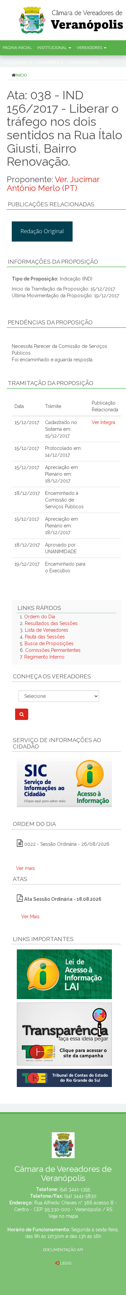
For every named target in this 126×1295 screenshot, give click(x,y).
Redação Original (42, 231)
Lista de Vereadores (46, 630)
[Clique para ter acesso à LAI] (64, 974)
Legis (65, 1263)
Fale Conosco (83, 62)
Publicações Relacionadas (51, 204)
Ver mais (25, 868)
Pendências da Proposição (50, 322)
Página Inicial (17, 47)
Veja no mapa (63, 1216)
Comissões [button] (48, 62)
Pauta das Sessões (45, 636)
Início (21, 75)
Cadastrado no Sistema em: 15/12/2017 (61, 429)
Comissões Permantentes (53, 650)
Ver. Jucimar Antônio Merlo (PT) (53, 183)
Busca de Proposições (49, 643)
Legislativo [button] (15, 62)
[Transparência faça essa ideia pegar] (66, 1034)
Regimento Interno (44, 657)
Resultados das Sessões (51, 623)
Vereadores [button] (90, 47)
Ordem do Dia (39, 616)
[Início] (71, 18)
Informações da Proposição (53, 261)
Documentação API (63, 1249)
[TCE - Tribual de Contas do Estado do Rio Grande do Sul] (64, 1077)
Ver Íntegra (103, 422)
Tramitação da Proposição (50, 383)
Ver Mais (30, 916)
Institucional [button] (52, 47)
